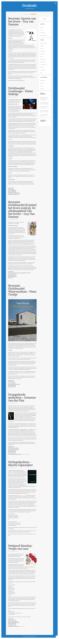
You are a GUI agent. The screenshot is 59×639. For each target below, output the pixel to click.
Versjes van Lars (22, 626)
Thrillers (42, 45)
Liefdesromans (43, 59)
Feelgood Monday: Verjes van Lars (20, 547)
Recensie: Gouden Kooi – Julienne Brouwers (44, 115)
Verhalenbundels (43, 64)
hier (11, 472)
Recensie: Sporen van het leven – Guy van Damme (22, 21)
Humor (41, 56)
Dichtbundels (42, 51)
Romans (41, 85)
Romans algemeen (43, 43)
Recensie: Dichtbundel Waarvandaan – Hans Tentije (22, 290)
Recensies (42, 83)
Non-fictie (42, 67)
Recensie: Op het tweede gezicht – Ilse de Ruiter (44, 111)
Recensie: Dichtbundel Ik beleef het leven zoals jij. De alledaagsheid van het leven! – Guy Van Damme (22, 209)
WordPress (31, 636)
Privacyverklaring (43, 35)
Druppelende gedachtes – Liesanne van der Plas (22, 397)
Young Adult (42, 70)
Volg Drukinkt (43, 32)
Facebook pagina (23, 495)
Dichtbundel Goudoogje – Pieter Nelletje (20, 91)
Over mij (41, 27)
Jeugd (41, 72)
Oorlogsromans (43, 62)
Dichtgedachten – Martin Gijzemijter (20, 463)
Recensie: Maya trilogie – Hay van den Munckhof (44, 103)
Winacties (42, 88)
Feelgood (42, 48)
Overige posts (42, 80)
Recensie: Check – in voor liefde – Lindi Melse (44, 107)
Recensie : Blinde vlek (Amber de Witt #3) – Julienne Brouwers (44, 98)
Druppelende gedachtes (26, 454)
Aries (35, 636)
